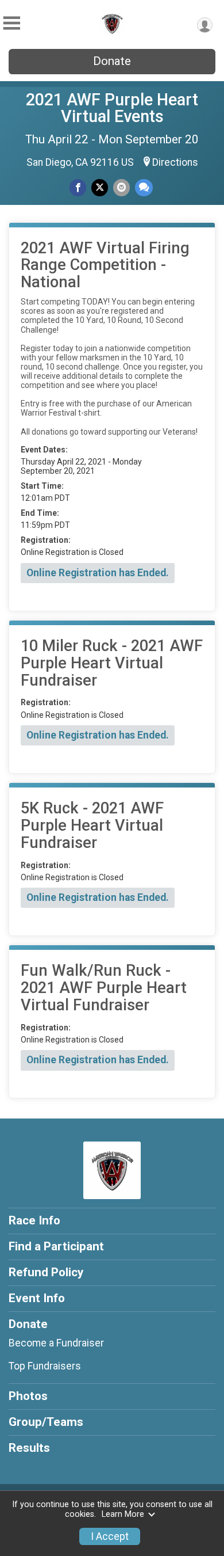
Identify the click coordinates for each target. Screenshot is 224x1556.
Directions (175, 162)
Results (29, 1448)
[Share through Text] (144, 187)
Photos (28, 1396)
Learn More (123, 1514)
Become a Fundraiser (56, 1343)
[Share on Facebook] (77, 187)
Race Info (34, 1220)
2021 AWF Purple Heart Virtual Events (112, 108)
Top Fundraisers (45, 1366)
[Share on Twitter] (99, 187)
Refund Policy (46, 1272)
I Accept (110, 1536)
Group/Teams (46, 1422)
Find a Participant (56, 1246)
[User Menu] (205, 25)
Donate (112, 61)
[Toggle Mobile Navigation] (11, 23)
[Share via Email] (121, 187)
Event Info (37, 1298)
